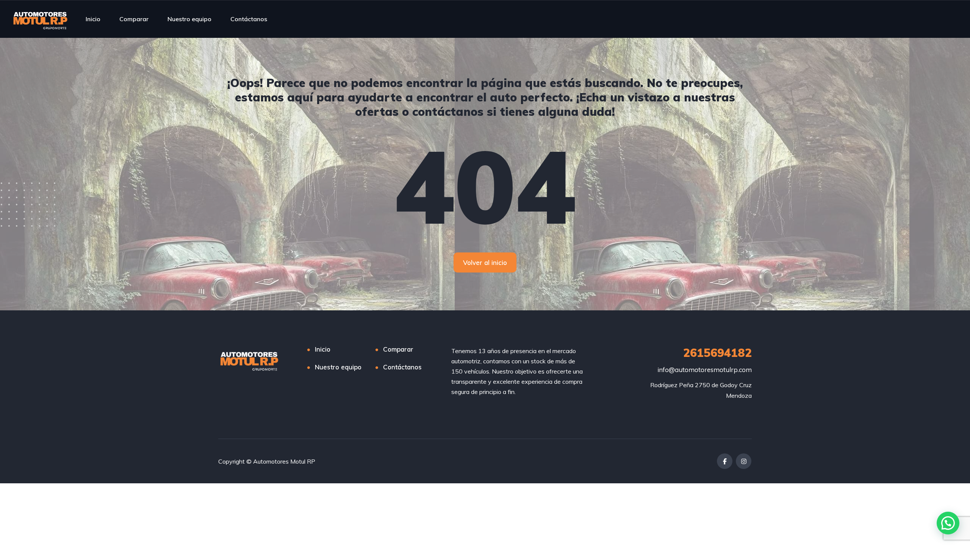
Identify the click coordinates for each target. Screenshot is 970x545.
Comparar (134, 19)
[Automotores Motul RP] (40, 19)
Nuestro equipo (189, 19)
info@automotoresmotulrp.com (704, 370)
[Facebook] (724, 461)
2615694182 (717, 353)
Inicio (93, 19)
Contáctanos (248, 19)
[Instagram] (743, 461)
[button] (948, 523)
